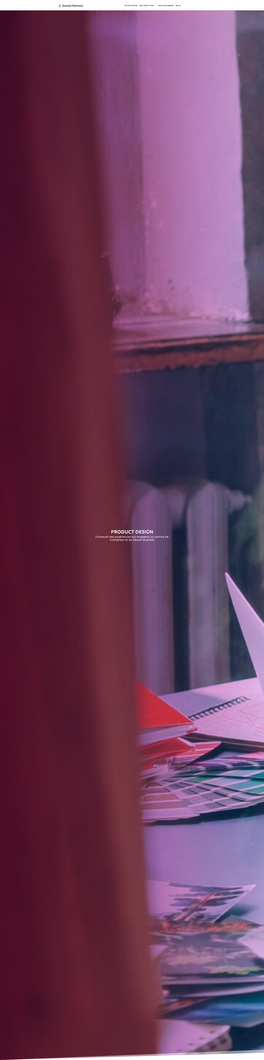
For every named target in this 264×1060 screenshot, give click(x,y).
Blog (178, 6)
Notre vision (131, 6)
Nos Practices (147, 6)
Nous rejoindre (165, 6)
